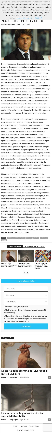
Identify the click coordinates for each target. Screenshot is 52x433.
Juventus (35, 238)
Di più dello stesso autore (34, 246)
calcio (22, 238)
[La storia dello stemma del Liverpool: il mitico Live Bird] (9, 256)
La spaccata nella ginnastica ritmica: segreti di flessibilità (25, 264)
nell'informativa (16, 321)
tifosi (4, 240)
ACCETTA (38, 18)
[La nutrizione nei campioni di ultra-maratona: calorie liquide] (43, 256)
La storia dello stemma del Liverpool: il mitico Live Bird (9, 264)
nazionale (44, 238)
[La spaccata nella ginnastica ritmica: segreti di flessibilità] (26, 256)
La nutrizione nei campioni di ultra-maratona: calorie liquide (41, 265)
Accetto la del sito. (17, 307)
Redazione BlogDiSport (11, 24)
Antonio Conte (13, 238)
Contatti (15, 426)
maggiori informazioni (24, 18)
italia (28, 238)
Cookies (24, 426)
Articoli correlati (15, 246)
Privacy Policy (17, 307)
